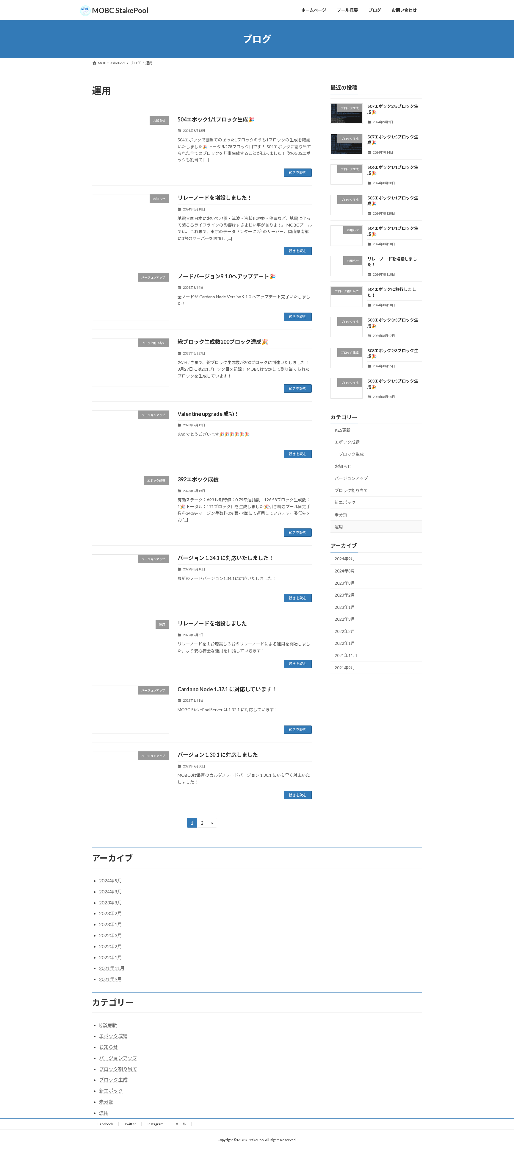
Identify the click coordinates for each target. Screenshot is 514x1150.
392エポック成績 (198, 479)
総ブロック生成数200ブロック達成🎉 (223, 341)
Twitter (130, 1124)
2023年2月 (345, 594)
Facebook (105, 1124)
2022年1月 (345, 643)
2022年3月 (345, 619)
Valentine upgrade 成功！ (208, 414)
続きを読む (298, 172)
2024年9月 (345, 558)
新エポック (345, 502)
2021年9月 (345, 667)
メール (180, 1124)
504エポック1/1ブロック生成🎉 (216, 119)
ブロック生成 (351, 454)
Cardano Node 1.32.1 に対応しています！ (227, 689)
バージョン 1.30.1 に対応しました (218, 754)
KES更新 (343, 430)
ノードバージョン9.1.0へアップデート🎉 (227, 276)
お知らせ (343, 466)
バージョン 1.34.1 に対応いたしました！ (226, 558)
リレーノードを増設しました (212, 623)
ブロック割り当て (351, 490)
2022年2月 (345, 631)
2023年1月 (345, 607)
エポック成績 (347, 442)
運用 (339, 526)
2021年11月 (346, 655)
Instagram (156, 1124)
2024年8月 (345, 570)
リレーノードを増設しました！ (215, 197)
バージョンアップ (351, 478)
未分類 (341, 514)
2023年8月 (345, 583)
